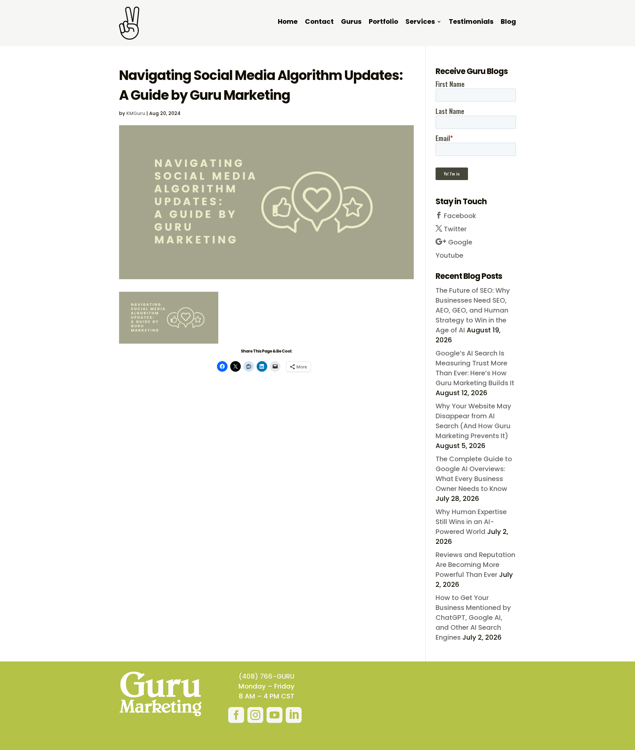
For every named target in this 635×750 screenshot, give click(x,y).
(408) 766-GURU (266, 676)
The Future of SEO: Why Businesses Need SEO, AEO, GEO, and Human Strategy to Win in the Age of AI (473, 310)
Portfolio (383, 22)
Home (288, 22)
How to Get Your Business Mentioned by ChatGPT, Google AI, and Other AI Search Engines (473, 617)
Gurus (351, 22)
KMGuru (135, 113)
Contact (319, 22)
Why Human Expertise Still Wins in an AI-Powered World (471, 521)
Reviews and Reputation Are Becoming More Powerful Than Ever (475, 564)
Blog (508, 22)
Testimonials (471, 22)
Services (420, 22)
